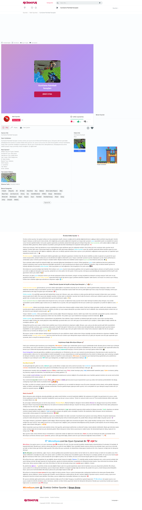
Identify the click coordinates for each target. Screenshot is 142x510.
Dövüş (22, 194)
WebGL (16, 200)
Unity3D (9, 200)
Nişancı (26, 197)
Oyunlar (115, 8)
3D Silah (22, 191)
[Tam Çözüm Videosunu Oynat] (9, 177)
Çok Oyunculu (14, 194)
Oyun (32, 197)
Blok (61, 191)
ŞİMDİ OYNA (47, 94)
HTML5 (44, 194)
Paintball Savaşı (48, 197)
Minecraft (4, 197)
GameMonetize (35, 194)
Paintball (38, 197)
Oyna (79, 151)
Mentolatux (57, 194)
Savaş (62, 197)
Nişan (20, 197)
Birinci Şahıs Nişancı (51, 191)
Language (115, 500)
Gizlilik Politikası (54, 497)
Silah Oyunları (16, 117)
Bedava (42, 191)
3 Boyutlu (11, 191)
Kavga (50, 194)
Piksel (56, 197)
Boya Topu (5, 194)
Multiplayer (13, 197)
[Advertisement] (47, 28)
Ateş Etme (30, 191)
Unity (3, 200)
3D (17, 191)
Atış (36, 191)
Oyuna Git (47, 202)
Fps (28, 194)
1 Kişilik (4, 191)
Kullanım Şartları (44, 497)
